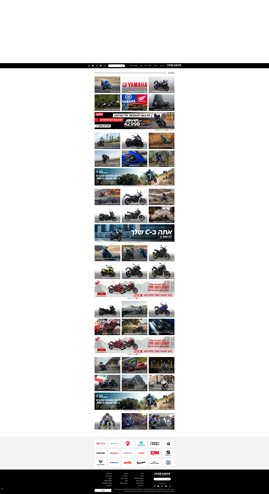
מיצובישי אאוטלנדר (107, 483)
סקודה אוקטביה (108, 481)
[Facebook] (100, 65)
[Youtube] (93, 65)
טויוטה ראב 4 (108, 476)
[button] (1, 488)
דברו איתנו (140, 485)
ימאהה (171, 72)
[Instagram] (96, 65)
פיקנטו (110, 478)
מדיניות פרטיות (139, 481)
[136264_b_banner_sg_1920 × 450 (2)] (134, 242)
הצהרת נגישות (139, 483)
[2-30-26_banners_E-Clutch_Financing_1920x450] (134, 298)
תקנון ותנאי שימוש (139, 478)
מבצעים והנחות (133, 65)
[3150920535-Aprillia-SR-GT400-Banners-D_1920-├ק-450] (134, 130)
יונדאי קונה (109, 473)
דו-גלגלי (155, 65)
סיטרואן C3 (109, 485)
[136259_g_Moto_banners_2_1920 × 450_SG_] (134, 186)
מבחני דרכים (148, 65)
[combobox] (116, 65)
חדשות (162, 65)
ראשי (142, 473)
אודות (142, 476)
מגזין (141, 65)
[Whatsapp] (104, 65)
